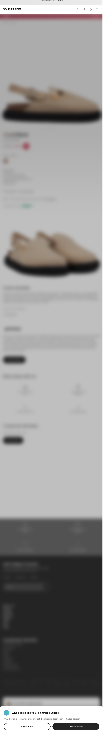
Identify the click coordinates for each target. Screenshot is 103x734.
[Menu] (97, 9)
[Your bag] (90, 9)
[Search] (78, 9)
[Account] (84, 9)
